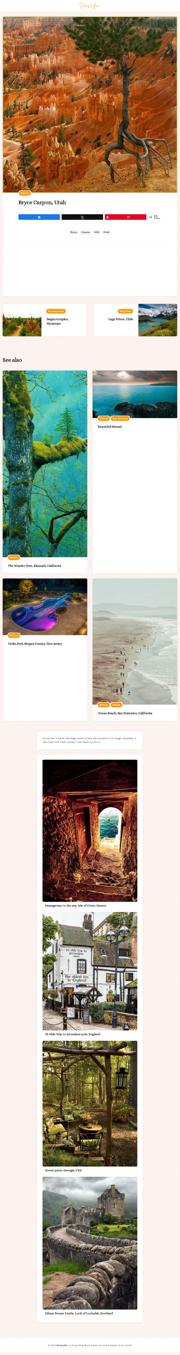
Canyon (85, 232)
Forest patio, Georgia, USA (63, 1170)
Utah (106, 232)
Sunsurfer (62, 1345)
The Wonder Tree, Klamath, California (34, 566)
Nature (25, 193)
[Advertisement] (90, 266)
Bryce (74, 232)
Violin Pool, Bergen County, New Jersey (35, 643)
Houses (14, 635)
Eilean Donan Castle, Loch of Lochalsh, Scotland (79, 1313)
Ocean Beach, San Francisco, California (125, 713)
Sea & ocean (120, 418)
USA (96, 232)
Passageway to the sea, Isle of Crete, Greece (75, 905)
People (116, 705)
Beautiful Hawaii (110, 426)
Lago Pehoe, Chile (120, 319)
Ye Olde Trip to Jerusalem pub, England (72, 1034)
